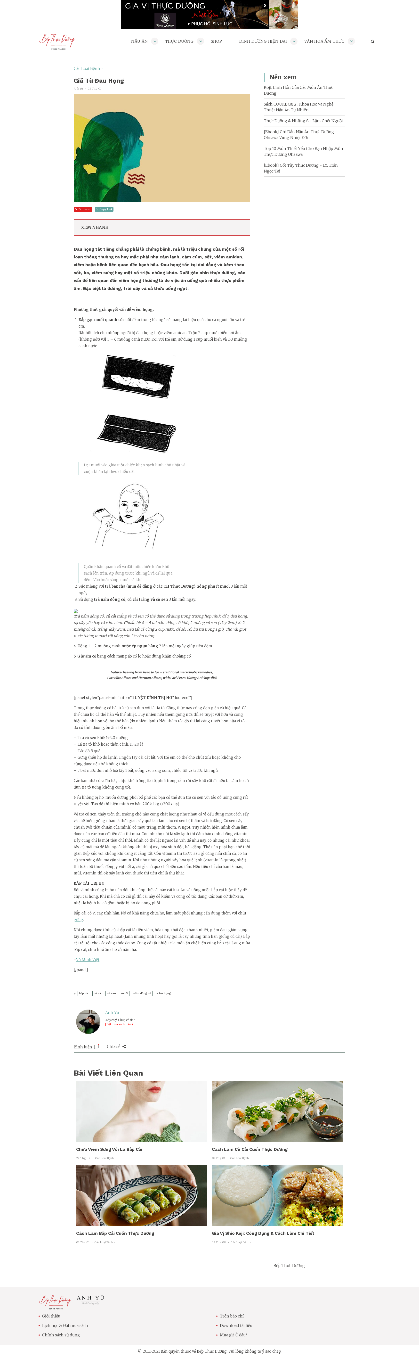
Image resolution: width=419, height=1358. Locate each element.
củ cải (98, 993)
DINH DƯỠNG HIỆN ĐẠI (263, 41)
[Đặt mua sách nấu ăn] (120, 1024)
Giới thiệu (51, 1316)
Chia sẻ (114, 1046)
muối (124, 993)
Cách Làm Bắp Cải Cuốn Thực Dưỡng (115, 1233)
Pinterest (85, 209)
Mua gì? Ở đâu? (233, 1335)
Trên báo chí (232, 1316)
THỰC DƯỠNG (179, 41)
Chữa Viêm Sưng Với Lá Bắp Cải (109, 1149)
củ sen (111, 993)
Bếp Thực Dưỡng (289, 1265)
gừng (78, 919)
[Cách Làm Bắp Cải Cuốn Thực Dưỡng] (141, 1223)
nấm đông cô (142, 993)
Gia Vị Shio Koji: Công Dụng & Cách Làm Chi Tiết (263, 1233)
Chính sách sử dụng (61, 1335)
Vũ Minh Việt (87, 959)
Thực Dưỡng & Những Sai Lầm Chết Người (303, 120)
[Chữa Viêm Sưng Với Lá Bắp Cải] (141, 1139)
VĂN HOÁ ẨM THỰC (324, 41)
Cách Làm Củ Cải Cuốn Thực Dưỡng (250, 1149)
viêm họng (163, 993)
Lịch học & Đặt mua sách (65, 1325)
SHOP (216, 41)
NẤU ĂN (139, 41)
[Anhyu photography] (90, 1303)
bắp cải (84, 993)
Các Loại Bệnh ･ (88, 68)
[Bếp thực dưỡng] (55, 1306)
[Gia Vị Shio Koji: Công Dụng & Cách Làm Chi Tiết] (277, 1223)
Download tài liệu (236, 1325)
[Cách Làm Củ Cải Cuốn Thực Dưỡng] (277, 1139)
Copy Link (106, 209)
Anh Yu (112, 1012)
